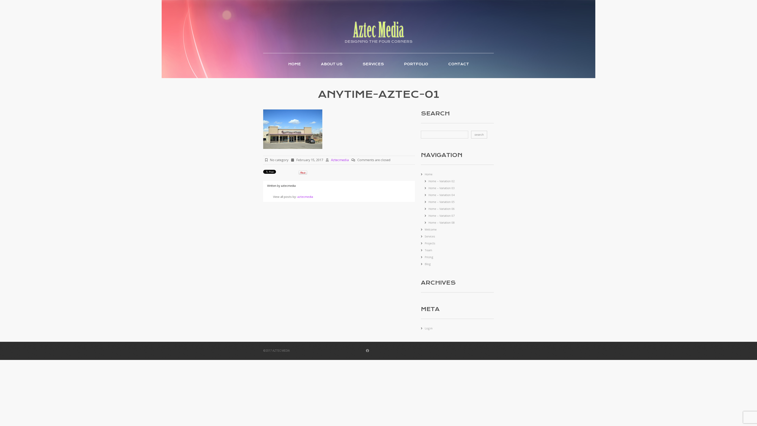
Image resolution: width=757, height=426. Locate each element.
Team (428, 250)
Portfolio (416, 64)
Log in (429, 328)
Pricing (429, 257)
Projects (430, 243)
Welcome (431, 229)
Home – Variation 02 (441, 181)
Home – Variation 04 (441, 195)
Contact (458, 64)
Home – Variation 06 (441, 209)
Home (294, 64)
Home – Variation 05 (441, 202)
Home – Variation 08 (441, 222)
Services (373, 64)
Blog (428, 264)
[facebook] (367, 351)
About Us (331, 64)
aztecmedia (340, 160)
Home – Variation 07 (441, 216)
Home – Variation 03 (441, 188)
